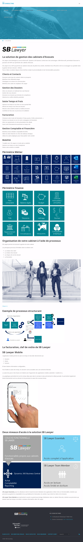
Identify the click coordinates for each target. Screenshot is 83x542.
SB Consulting (8, 3)
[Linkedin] (79, 3)
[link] (16, 17)
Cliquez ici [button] (5, 306)
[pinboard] (51, 517)
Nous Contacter (31, 534)
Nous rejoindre (41, 534)
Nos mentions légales (17, 534)
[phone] (51, 519)
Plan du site (5, 534)
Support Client (52, 534)
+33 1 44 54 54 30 (68, 519)
